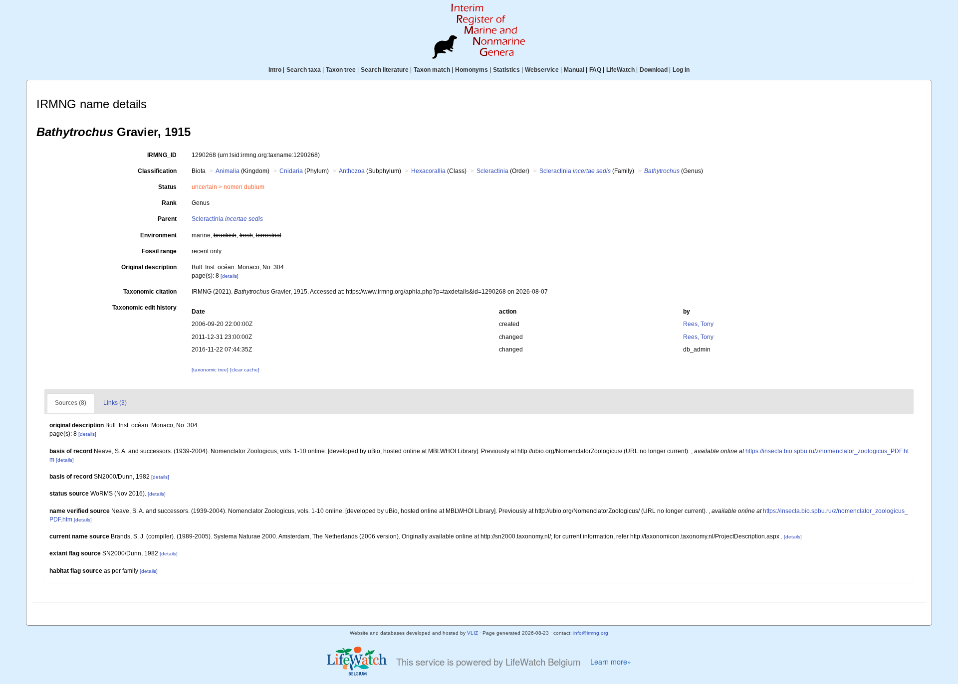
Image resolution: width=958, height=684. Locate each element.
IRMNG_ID (162, 155)
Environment (158, 235)
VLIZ (472, 633)
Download (654, 69)
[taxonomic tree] (211, 369)
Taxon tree (341, 69)
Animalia (228, 171)
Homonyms (471, 69)
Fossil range (159, 251)
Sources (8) (70, 402)
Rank (169, 202)
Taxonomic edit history (144, 307)
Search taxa (303, 69)
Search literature (385, 69)
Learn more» (610, 662)
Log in (681, 69)
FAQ (595, 69)
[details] (230, 276)
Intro (274, 69)
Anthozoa (352, 171)
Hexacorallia (428, 171)
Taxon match (432, 69)
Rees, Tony (698, 324)
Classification (157, 171)
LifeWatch (620, 69)
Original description (149, 267)
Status (167, 186)
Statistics (506, 69)
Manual (574, 69)
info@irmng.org (590, 633)
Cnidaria (291, 171)
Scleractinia (492, 171)
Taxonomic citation (150, 291)
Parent (167, 218)
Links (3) (115, 402)
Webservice (542, 69)
